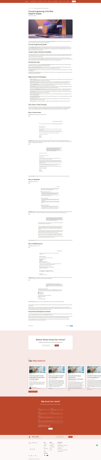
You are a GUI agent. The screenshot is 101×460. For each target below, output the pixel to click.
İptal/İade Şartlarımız (60, 451)
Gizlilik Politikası (60, 448)
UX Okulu (51, 448)
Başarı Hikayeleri (46, 448)
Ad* (38, 408)
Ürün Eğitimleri (52, 445)
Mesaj (39, 419)
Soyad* (52, 408)
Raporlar (45, 451)
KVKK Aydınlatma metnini (42, 425)
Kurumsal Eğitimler (55, 1)
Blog (32, 8)
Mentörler (45, 1)
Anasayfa (29, 8)
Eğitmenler (45, 445)
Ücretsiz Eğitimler (40, 1)
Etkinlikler (60, 1)
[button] (33, 1)
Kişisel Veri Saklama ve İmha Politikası (62, 445)
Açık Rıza (40, 426)
